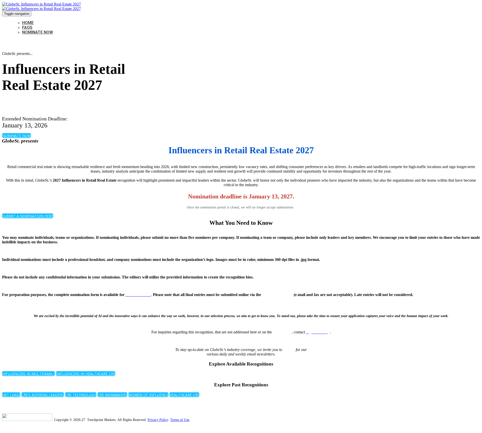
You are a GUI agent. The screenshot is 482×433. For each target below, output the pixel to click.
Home (28, 22)
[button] (16, 135)
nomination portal (277, 295)
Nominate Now (37, 32)
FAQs (27, 27)
